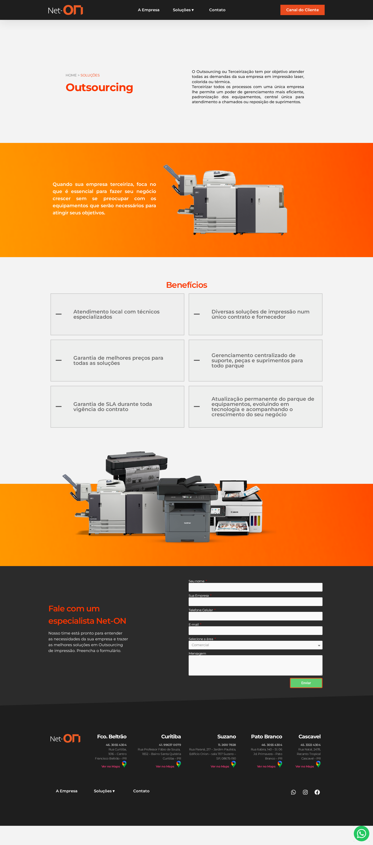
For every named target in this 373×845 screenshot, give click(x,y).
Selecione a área (201, 639)
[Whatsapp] (293, 792)
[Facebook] (317, 792)
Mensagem (197, 653)
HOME (71, 75)
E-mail (194, 624)
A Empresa (149, 10)
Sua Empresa (199, 595)
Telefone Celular (201, 610)
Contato (217, 10)
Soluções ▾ (183, 10)
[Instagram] (305, 792)
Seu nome (197, 581)
